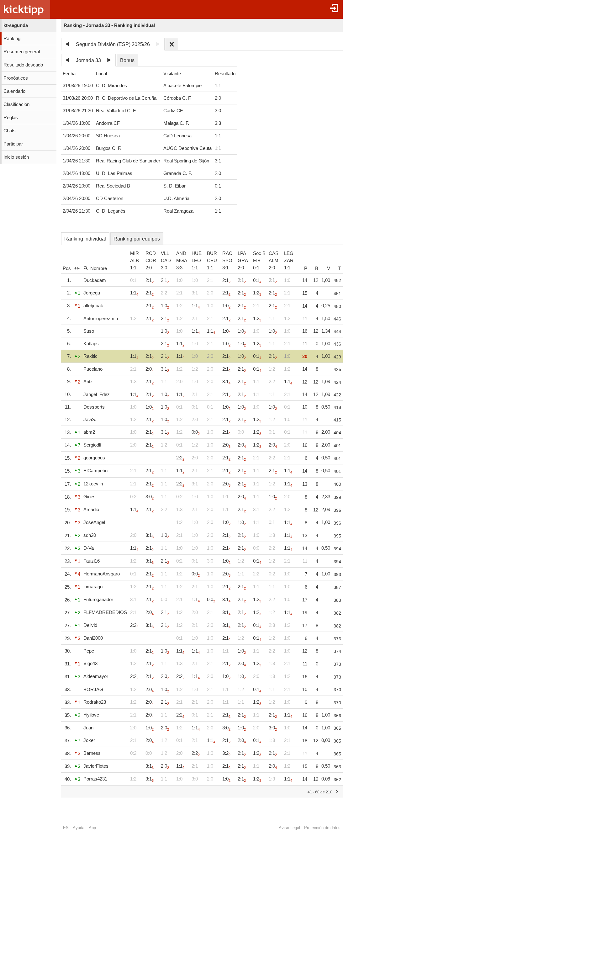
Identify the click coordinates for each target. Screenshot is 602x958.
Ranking (11, 38)
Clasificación (16, 104)
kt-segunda (15, 25)
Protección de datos (322, 827)
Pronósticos (15, 78)
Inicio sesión (16, 157)
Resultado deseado (23, 64)
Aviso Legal (289, 827)
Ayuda (78, 827)
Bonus (127, 60)
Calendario (14, 91)
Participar (13, 143)
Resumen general (21, 51)
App (92, 827)
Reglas (10, 117)
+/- (77, 268)
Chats (9, 130)
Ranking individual (85, 238)
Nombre (98, 268)
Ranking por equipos (137, 238)
